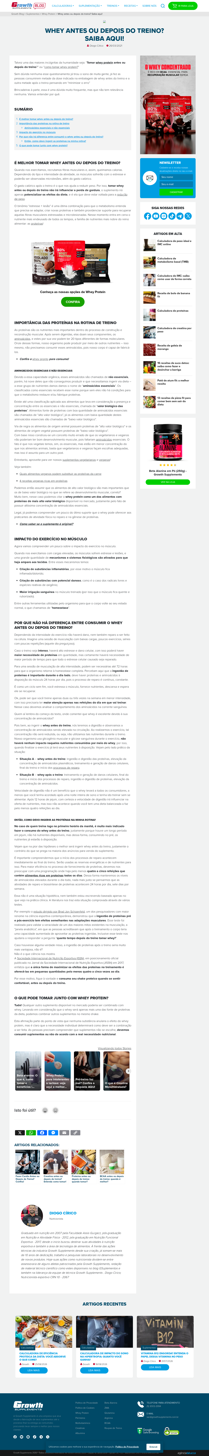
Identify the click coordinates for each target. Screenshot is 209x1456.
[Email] (64, 1133)
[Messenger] (53, 1133)
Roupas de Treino (113, 1428)
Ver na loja (168, 482)
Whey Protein (48, 14)
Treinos (112, 6)
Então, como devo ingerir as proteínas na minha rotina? (55, 141)
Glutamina (109, 1413)
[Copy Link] (75, 1133)
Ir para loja (185, 6)
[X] (19, 1133)
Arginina (108, 1418)
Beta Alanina (110, 1403)
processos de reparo (66, 768)
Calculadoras (62, 6)
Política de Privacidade (86, 1403)
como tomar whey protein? (61, 67)
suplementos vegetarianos (79, 460)
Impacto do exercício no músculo (37, 132)
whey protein (104, 62)
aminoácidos (22, 339)
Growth (25, 1364)
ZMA (106, 1408)
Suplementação (89, 6)
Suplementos (32, 14)
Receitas (130, 6)
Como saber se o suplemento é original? (46, 524)
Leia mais (34, 1370)
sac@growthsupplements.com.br (162, 1417)
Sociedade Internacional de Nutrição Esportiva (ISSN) (50, 958)
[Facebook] (42, 1133)
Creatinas (80, 1428)
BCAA (107, 1423)
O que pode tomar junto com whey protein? (43, 145)
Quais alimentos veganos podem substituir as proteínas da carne (60, 474)
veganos (104, 460)
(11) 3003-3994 (154, 1406)
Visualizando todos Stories (114, 1048)
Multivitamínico (82, 1423)
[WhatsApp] (31, 1133)
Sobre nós (149, 6)
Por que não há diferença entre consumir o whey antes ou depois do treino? (61, 137)
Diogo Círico (96, 46)
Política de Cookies (84, 1408)
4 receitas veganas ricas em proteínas (43, 481)
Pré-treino (80, 1418)
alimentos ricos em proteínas (44, 875)
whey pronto (40, 359)
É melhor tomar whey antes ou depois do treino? (46, 119)
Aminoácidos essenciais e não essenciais (47, 128)
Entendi (153, 1447)
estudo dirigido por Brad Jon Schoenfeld (59, 911)
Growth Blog (17, 14)
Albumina (80, 1433)
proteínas (37, 223)
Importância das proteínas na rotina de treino (44, 123)
